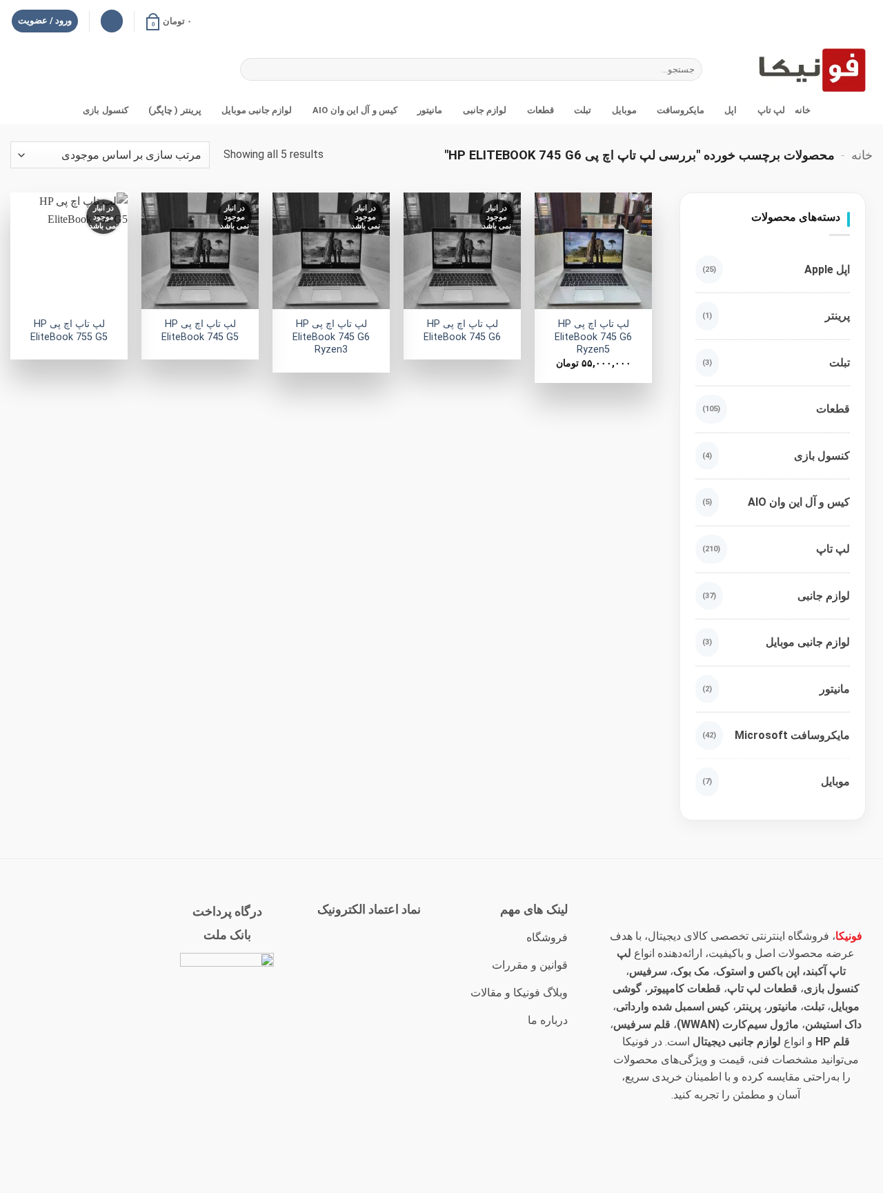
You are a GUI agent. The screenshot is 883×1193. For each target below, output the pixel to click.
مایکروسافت (680, 110)
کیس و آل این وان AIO (354, 110)
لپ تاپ (771, 110)
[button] (168, 21)
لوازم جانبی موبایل (256, 110)
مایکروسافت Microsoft (792, 735)
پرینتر (837, 315)
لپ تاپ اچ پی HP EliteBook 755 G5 (69, 330)
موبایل (624, 110)
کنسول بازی (105, 110)
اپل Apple (827, 269)
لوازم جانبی (484, 110)
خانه (803, 110)
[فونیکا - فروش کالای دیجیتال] (804, 69)
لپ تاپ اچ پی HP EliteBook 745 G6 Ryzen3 (331, 336)
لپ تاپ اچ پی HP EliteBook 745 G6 (462, 330)
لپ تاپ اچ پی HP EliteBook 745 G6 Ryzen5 (593, 336)
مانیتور (429, 110)
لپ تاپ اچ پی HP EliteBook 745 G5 (200, 330)
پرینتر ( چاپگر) (174, 110)
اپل (730, 110)
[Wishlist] (112, 21)
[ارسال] (252, 69)
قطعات (540, 110)
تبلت (582, 110)
